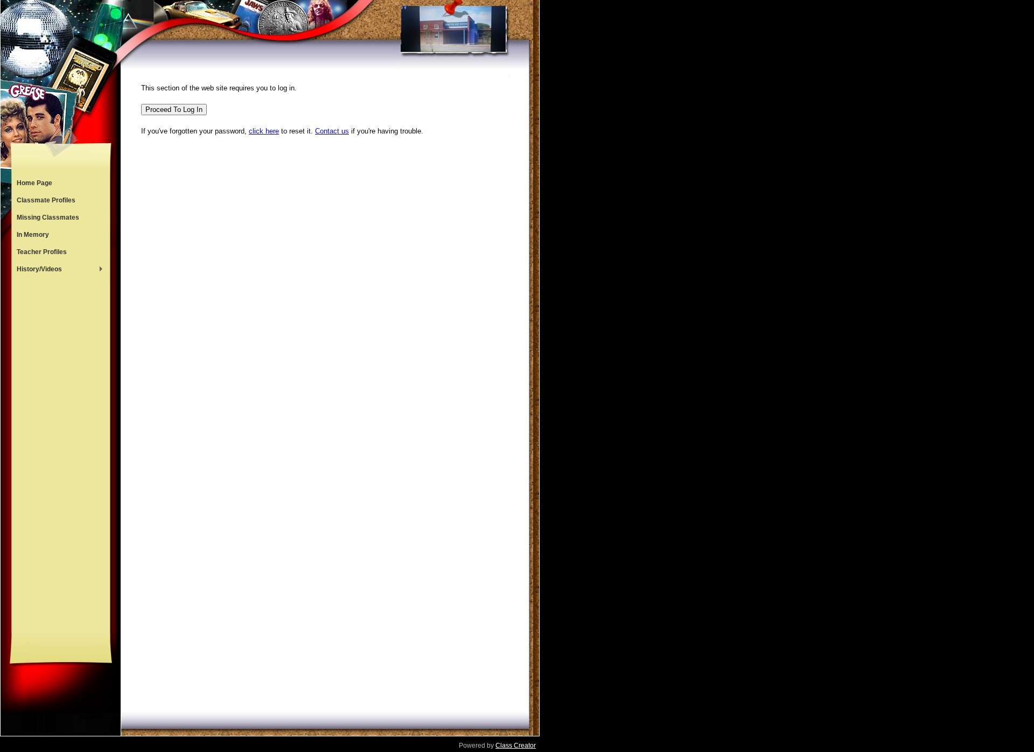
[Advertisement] (61, 455)
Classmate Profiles (46, 200)
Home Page (34, 183)
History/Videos (36, 270)
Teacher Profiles (42, 252)
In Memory (33, 234)
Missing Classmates (48, 217)
